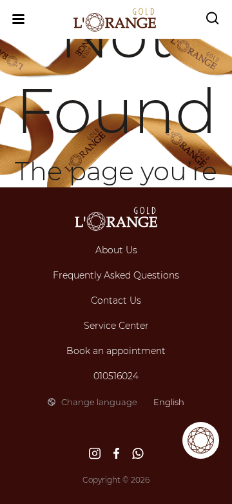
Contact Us (116, 300)
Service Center (116, 325)
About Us (116, 250)
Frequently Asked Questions (116, 275)
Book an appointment (116, 351)
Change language (122, 402)
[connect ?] (200, 440)
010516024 (116, 376)
